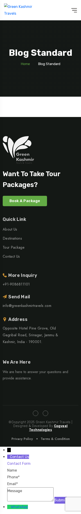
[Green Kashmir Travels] (22, 10)
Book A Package (24, 201)
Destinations (12, 238)
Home (25, 64)
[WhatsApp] (9, 507)
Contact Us (11, 256)
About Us (10, 229)
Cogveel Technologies (48, 428)
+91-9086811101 (16, 284)
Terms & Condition (55, 438)
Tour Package (14, 247)
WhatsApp (19, 507)
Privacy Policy (22, 438)
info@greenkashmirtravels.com (27, 305)
